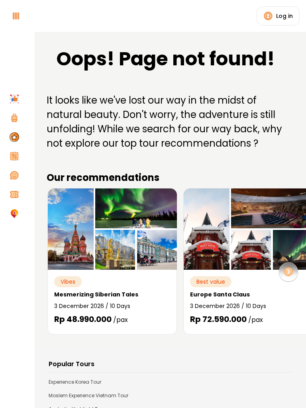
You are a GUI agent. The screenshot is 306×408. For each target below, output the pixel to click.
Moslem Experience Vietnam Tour (88, 395)
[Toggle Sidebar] (32, 204)
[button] (288, 271)
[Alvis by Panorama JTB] (16, 213)
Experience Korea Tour (75, 382)
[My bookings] (16, 194)
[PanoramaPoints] (16, 137)
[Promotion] (16, 156)
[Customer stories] (16, 175)
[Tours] (16, 118)
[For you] (16, 98)
